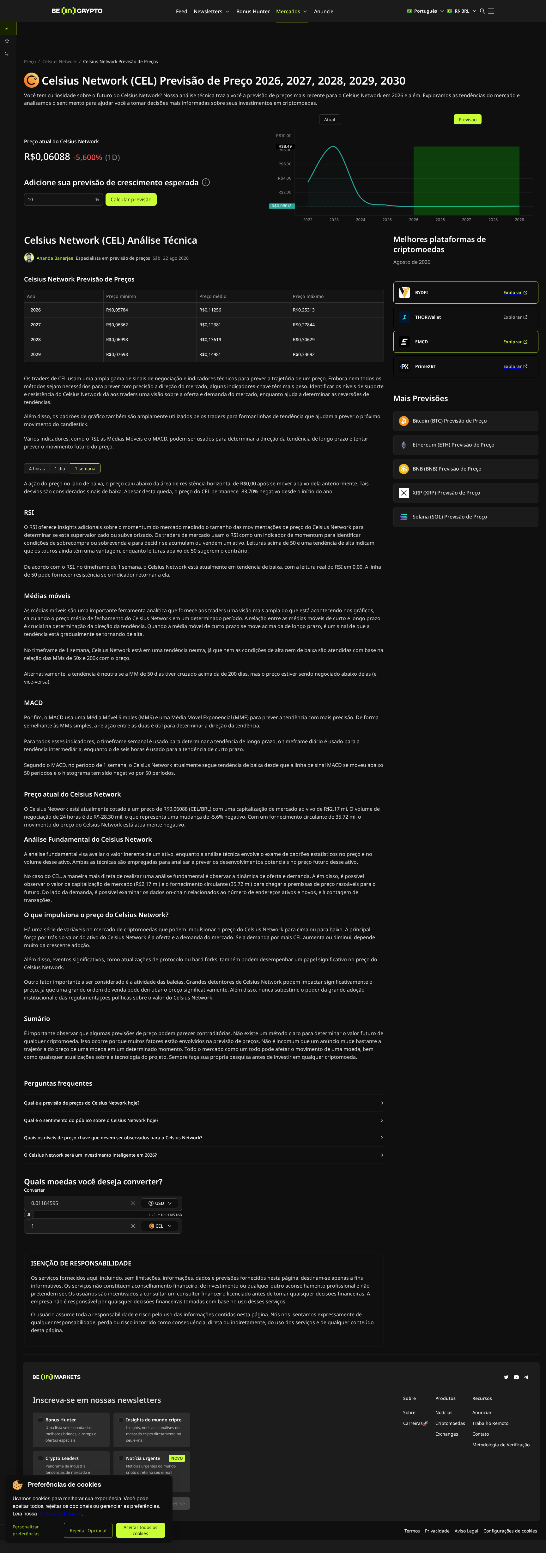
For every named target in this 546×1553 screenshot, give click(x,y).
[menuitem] (8, 28)
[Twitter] (506, 1378)
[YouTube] (516, 1378)
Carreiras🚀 (415, 1423)
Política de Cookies (60, 1513)
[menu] (8, 41)
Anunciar (482, 1412)
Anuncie (323, 11)
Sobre (409, 1412)
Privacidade (437, 1531)
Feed (181, 11)
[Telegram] (526, 1378)
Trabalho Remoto (490, 1423)
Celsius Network (59, 61)
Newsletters (208, 11)
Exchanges (446, 1434)
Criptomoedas (450, 1423)
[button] (204, 1102)
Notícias (443, 1412)
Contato (480, 1434)
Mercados (288, 11)
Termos (412, 1531)
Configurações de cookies (510, 1531)
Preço (30, 61)
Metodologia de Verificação (501, 1445)
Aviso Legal (466, 1531)
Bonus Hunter (253, 11)
